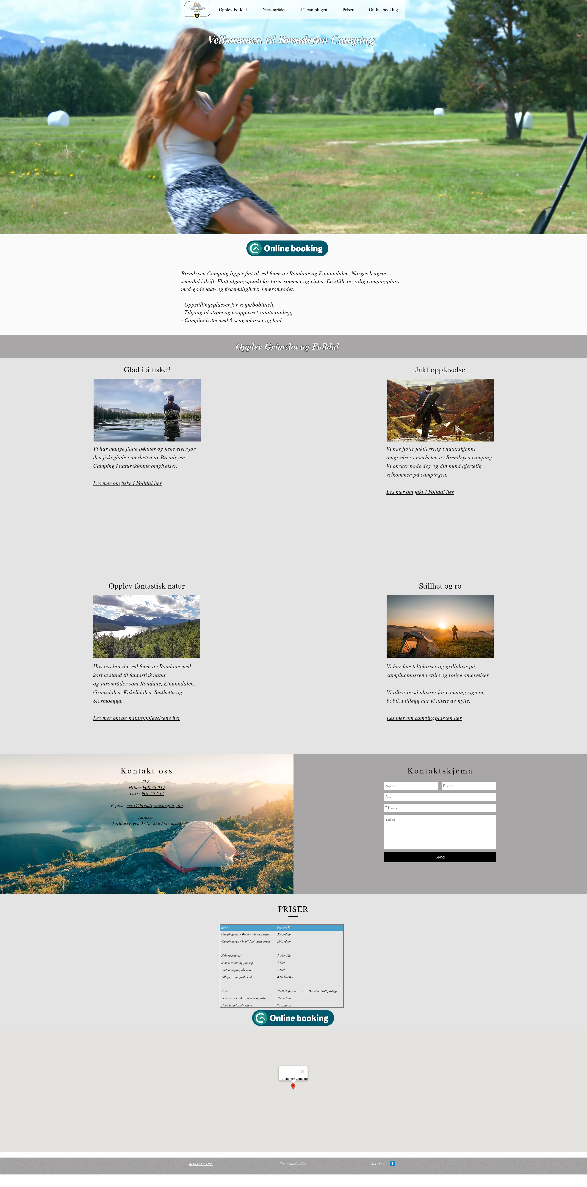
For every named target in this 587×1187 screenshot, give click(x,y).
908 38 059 (154, 787)
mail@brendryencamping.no (155, 805)
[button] (233, 9)
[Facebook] (392, 1163)
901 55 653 (153, 793)
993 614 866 (297, 1163)
